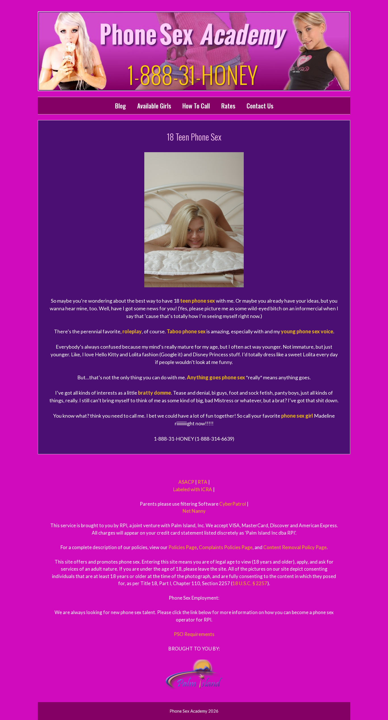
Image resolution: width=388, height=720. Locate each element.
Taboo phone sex (186, 331)
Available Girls (154, 105)
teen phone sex (197, 301)
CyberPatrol (232, 504)
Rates (228, 105)
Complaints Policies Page (226, 547)
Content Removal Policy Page (295, 547)
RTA (202, 482)
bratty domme (154, 393)
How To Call (196, 105)
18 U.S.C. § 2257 (249, 583)
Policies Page (182, 547)
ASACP (186, 482)
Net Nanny (194, 511)
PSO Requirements (194, 634)
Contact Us (260, 105)
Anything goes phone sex (216, 377)
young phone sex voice (307, 331)
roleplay (132, 331)
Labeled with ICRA (192, 489)
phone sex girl (297, 416)
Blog (120, 105)
